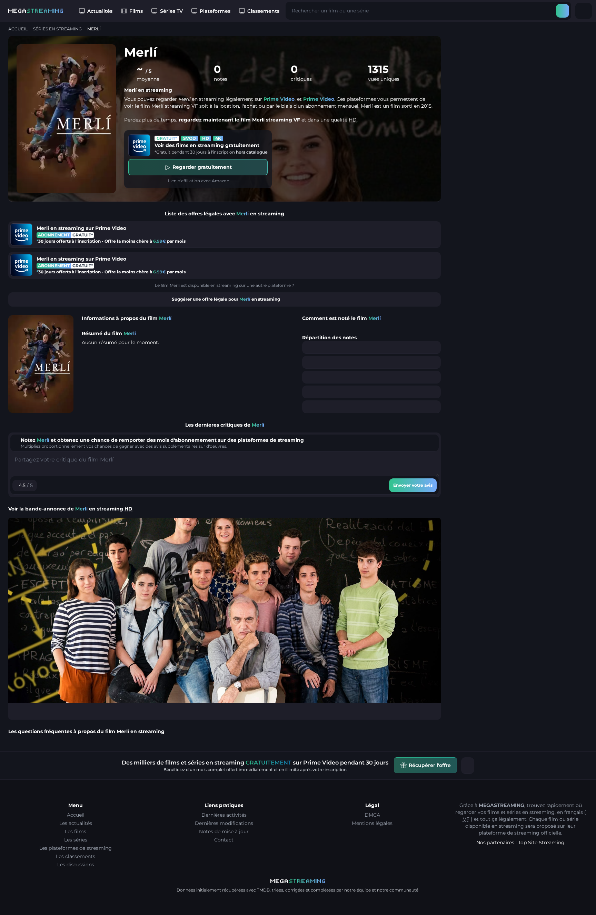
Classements (263, 11)
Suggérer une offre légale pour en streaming (226, 299)
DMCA (372, 815)
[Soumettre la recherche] (562, 11)
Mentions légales (372, 823)
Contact (224, 840)
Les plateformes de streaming (75, 848)
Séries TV (171, 11)
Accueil (18, 28)
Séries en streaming (57, 28)
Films (136, 11)
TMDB (263, 890)
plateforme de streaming (509, 833)
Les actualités (75, 823)
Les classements (75, 856)
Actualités (99, 11)
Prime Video (279, 99)
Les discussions (75, 865)
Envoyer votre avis (413, 485)
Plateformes (215, 11)
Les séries (75, 840)
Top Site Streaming (541, 842)
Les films (75, 831)
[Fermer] (467, 765)
